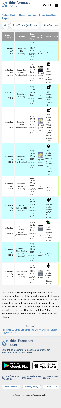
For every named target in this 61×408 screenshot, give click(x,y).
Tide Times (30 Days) (25, 25)
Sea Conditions (27, 329)
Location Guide (12, 332)
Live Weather (40, 329)
